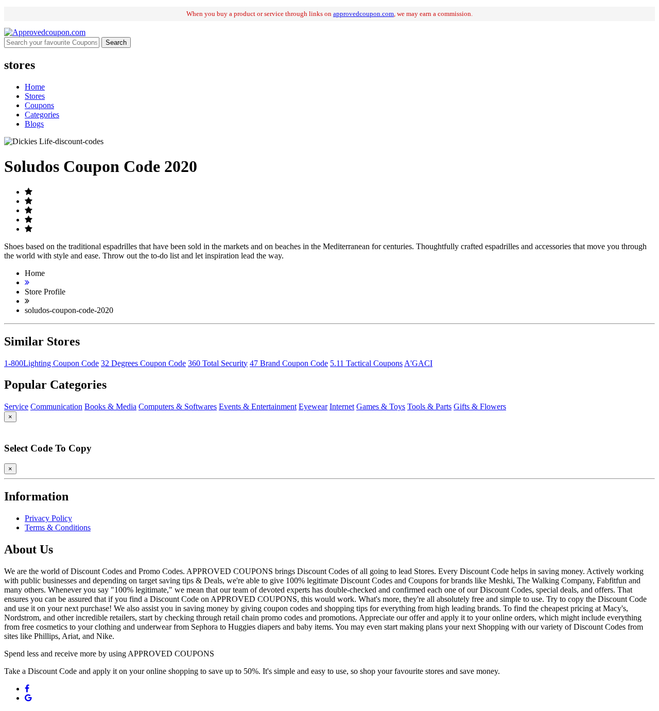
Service (16, 406)
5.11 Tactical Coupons (366, 363)
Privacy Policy (48, 518)
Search (116, 42)
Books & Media (110, 406)
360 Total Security (218, 363)
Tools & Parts (429, 406)
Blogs (34, 123)
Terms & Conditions (58, 527)
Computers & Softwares (177, 406)
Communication (56, 406)
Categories (42, 114)
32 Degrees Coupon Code (143, 363)
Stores (35, 96)
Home (35, 86)
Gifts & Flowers (480, 406)
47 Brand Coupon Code (289, 363)
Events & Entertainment (258, 406)
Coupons (39, 105)
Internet (342, 406)
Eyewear (313, 406)
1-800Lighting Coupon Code (51, 363)
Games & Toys (380, 406)
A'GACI (418, 363)
